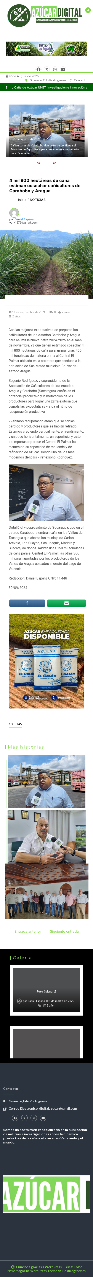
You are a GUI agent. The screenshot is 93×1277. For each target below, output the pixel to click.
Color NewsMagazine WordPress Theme (44, 1269)
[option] (46, 990)
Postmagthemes (74, 1271)
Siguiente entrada (64, 931)
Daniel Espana (24, 219)
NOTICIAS (15, 724)
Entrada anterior (27, 931)
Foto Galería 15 (46, 991)
